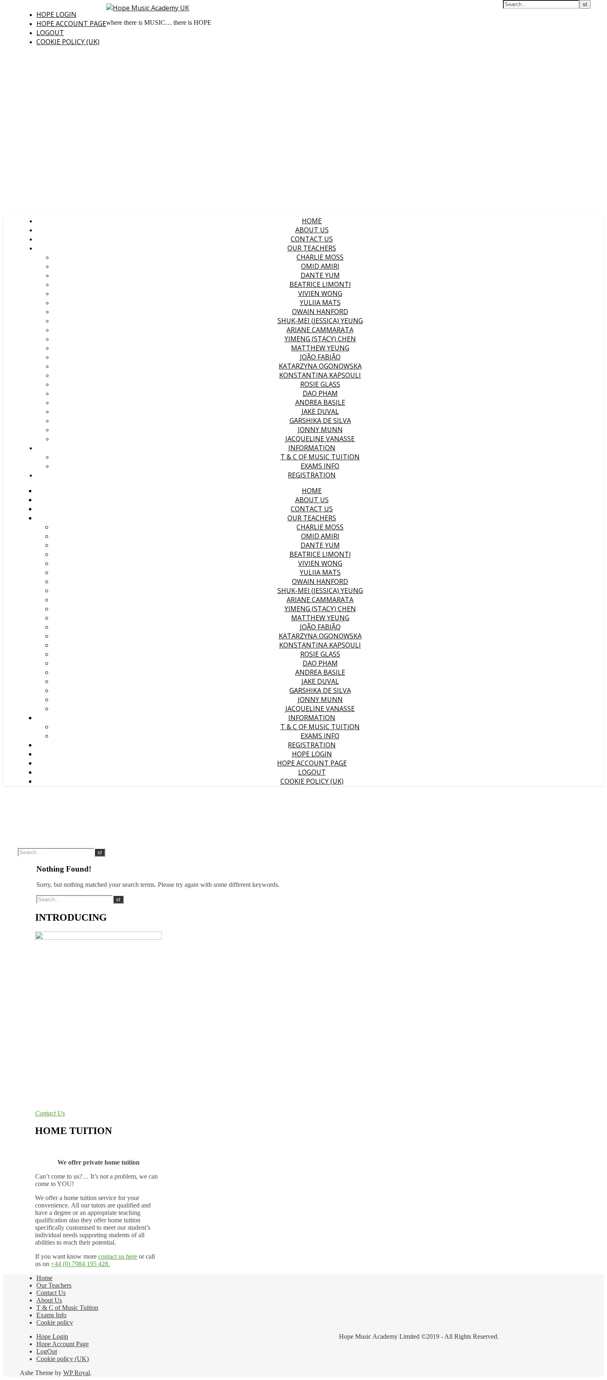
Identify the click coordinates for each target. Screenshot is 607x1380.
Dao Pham (320, 393)
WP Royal (76, 1372)
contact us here (117, 1256)
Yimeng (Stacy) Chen (320, 338)
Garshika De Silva (320, 420)
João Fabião (320, 357)
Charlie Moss (320, 257)
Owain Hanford (320, 311)
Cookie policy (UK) (68, 41)
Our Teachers (311, 248)
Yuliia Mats (320, 302)
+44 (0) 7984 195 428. (80, 1263)
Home (312, 220)
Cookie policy (54, 1322)
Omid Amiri (320, 266)
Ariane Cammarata (320, 329)
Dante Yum (320, 275)
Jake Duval (320, 411)
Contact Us (312, 238)
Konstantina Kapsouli (320, 375)
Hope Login (56, 14)
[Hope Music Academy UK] (147, 7)
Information (311, 447)
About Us (312, 229)
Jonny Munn (320, 429)
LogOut (50, 32)
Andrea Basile (320, 402)
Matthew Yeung (320, 347)
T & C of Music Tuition (320, 456)
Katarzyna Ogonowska (320, 366)
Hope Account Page (71, 23)
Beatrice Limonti (320, 284)
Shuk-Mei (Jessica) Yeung (320, 320)
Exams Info (320, 465)
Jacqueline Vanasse (320, 438)
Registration (312, 475)
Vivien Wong (320, 293)
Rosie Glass (320, 384)
